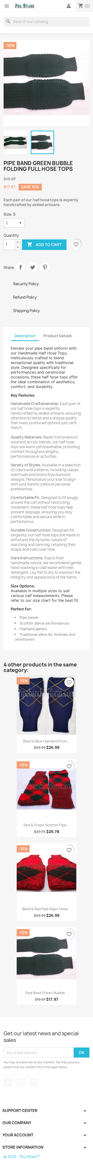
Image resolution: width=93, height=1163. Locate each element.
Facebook (8, 1083)
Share (20, 267)
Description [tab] (25, 335)
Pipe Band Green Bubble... (46, 992)
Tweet (32, 267)
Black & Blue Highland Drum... (46, 741)
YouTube (21, 1083)
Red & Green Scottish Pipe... (46, 825)
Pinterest (45, 267)
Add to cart (44, 244)
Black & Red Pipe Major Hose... (46, 909)
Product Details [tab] (57, 335)
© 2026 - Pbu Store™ (22, 1156)
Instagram (34, 1083)
